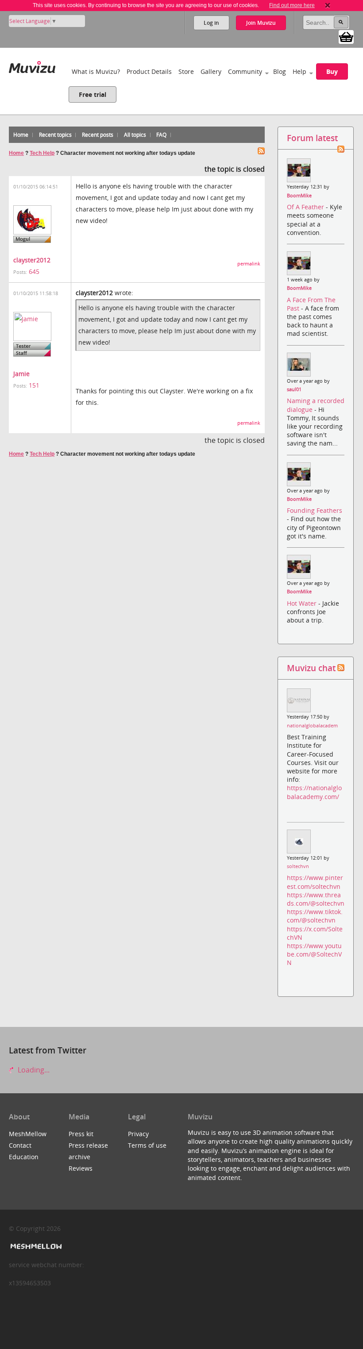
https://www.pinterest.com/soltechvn (315, 881)
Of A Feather (306, 207)
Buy (332, 71)
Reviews (81, 1168)
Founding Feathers (314, 510)
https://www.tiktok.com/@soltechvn (315, 915)
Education (24, 1157)
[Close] (327, 5)
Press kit (81, 1134)
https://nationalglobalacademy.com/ (314, 792)
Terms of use (147, 1145)
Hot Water (302, 603)
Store (186, 71)
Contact (20, 1145)
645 (34, 271)
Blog (279, 71)
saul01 (294, 389)
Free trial (92, 94)
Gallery (211, 71)
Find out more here (292, 5)
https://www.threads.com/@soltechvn (315, 899)
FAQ (161, 134)
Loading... (33, 1070)
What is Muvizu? (96, 71)
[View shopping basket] (346, 36)
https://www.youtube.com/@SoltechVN (314, 954)
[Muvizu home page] (32, 65)
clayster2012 (31, 260)
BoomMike (299, 195)
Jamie (21, 373)
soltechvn (298, 866)
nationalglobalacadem (312, 726)
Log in (211, 23)
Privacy (138, 1134)
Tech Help (42, 153)
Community (245, 71)
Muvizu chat (311, 667)
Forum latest (312, 137)
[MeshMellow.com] (35, 1246)
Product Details (149, 71)
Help (299, 71)
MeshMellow (27, 1134)
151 (34, 385)
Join (261, 23)
